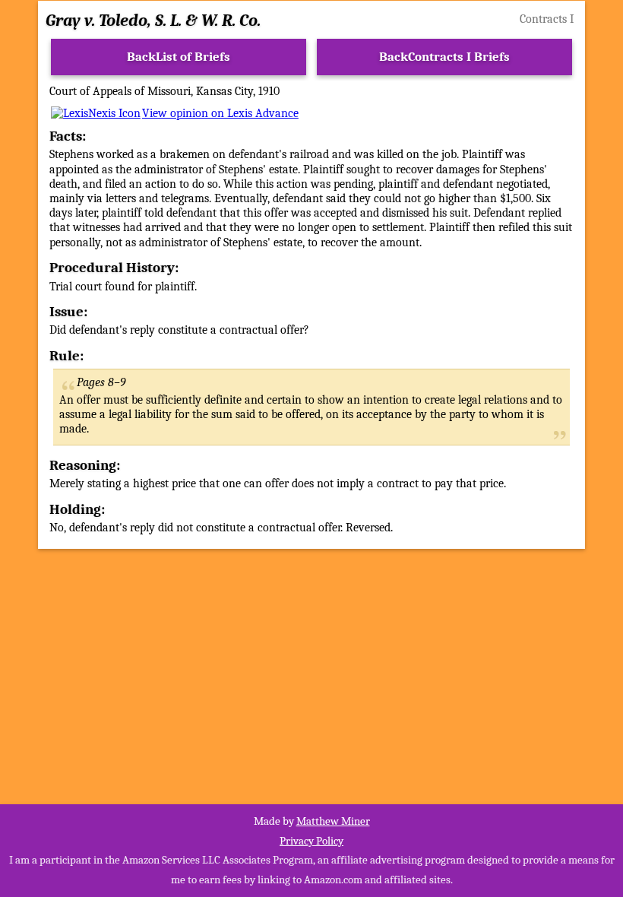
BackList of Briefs (178, 56)
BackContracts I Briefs (444, 56)
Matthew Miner (333, 821)
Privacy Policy (311, 841)
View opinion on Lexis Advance (220, 113)
